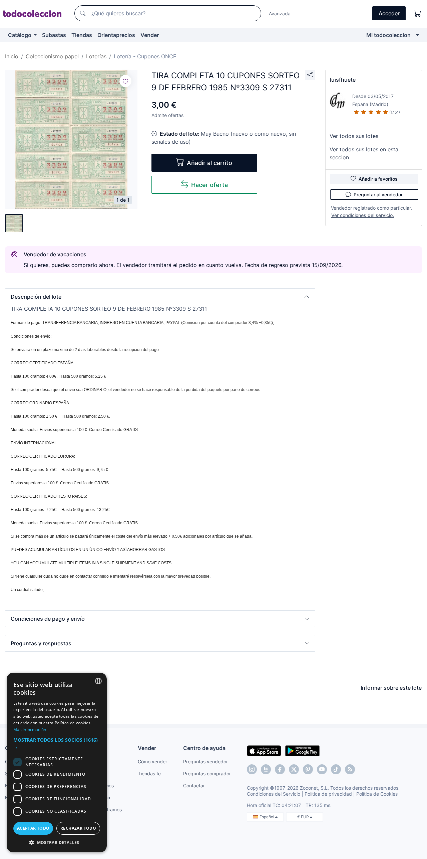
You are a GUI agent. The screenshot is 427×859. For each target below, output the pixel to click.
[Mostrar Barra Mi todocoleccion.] (417, 35)
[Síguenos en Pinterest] (308, 769)
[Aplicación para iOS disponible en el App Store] (264, 750)
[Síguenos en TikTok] (336, 769)
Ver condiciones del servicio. (362, 215)
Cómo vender (152, 761)
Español (267, 816)
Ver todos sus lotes (354, 136)
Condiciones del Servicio (273, 794)
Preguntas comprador (207, 773)
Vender (149, 35)
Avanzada (280, 13)
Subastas (54, 35)
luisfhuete (343, 79)
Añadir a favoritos (378, 179)
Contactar (194, 785)
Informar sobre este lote (391, 687)
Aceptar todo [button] (33, 828)
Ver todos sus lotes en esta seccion (364, 153)
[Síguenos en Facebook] (280, 769)
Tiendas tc (149, 773)
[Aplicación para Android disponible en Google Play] (302, 750)
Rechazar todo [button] (78, 828)
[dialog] (57, 762)
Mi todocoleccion (388, 35)
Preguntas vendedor (205, 761)
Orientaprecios (116, 35)
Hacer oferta (209, 184)
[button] (160, 297)
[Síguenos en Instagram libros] (266, 769)
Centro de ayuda (204, 748)
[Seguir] (125, 81)
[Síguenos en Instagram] (252, 769)
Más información (29, 729)
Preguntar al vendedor (378, 194)
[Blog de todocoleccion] (350, 769)
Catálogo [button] (20, 35)
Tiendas (81, 35)
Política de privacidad (328, 794)
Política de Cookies (377, 794)
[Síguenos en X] (294, 769)
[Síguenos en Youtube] (322, 769)
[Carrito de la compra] (418, 13)
